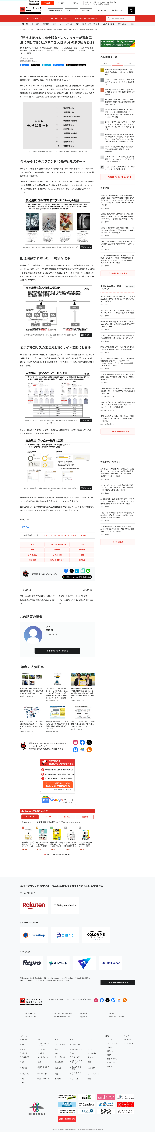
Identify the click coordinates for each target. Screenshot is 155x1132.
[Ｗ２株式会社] (84, 963)
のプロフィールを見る (57, 651)
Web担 (60, 749)
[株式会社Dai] (65, 935)
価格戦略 (24, 1068)
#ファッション (72, 535)
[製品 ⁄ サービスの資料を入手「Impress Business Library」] (67, 1112)
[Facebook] (82, 742)
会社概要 (84, 1017)
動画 (39, 1062)
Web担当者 (61, 3)
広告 (56, 1049)
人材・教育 (91, 1068)
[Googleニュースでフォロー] (119, 1000)
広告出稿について (117, 10)
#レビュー (82, 535)
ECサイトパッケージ (77, 1074)
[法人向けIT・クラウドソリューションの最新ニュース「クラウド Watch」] (67, 1105)
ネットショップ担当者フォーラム (30, 10)
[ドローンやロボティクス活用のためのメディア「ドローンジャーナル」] (106, 1112)
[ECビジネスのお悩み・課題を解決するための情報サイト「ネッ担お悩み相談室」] (67, 1119)
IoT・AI (99, 2)
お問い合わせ (85, 1013)
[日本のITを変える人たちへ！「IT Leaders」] (86, 1105)
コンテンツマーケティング (90, 24)
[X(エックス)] (89, 742)
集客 (77, 24)
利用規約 (112, 1013)
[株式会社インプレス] (36, 1109)
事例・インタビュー (112, 1059)
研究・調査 (113, 2)
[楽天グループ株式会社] (34, 905)
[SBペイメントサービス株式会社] (65, 905)
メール (23, 1049)
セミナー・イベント (112, 1043)
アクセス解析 (92, 1053)
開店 (56, 1074)
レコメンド (91, 1057)
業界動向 (58, 1079)
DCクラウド (105, 2)
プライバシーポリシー (32, 1017)
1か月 (129, 63)
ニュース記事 (129, 1043)
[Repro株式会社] (31, 963)
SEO (89, 1044)
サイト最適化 (26, 1057)
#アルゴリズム (51, 535)
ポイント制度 (76, 1057)
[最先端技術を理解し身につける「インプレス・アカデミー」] (125, 1112)
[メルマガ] (75, 742)
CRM (56, 1053)
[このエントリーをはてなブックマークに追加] (77, 571)
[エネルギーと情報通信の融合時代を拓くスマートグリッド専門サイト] (106, 1105)
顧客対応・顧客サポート (43, 1068)
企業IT (87, 2)
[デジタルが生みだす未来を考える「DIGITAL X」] (86, 1112)
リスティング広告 (108, 24)
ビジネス (66, 817)
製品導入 (75, 3)
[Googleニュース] (82, 749)
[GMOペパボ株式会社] (96, 935)
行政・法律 (75, 1079)
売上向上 (24, 1053)
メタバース (68, 24)
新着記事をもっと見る (119, 273)
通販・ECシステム (43, 1079)
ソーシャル (41, 1049)
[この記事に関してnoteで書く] (83, 570)
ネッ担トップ (23, 29)
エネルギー (88, 4)
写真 (23, 1062)
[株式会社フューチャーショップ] (34, 935)
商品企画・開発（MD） (76, 1068)
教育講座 (100, 4)
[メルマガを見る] (96, 1000)
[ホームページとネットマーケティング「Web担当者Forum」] (106, 1098)
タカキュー (26, 526)
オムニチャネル (42, 1074)
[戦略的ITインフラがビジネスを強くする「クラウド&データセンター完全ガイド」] (67, 1098)
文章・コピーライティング (77, 1062)
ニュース (32, 29)
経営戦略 (85, 817)
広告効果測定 (59, 1062)
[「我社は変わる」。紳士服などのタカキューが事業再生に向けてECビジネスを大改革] (57, 221)
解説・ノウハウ (111, 1051)
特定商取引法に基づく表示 (62, 1017)
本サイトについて (31, 1013)
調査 (89, 1079)
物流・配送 (58, 1068)
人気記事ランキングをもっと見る (119, 177)
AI (60, 24)
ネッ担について (102, 10)
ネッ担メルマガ (86, 10)
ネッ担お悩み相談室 (55, 10)
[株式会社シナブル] (110, 963)
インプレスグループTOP (116, 1017)
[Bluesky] (113, 1000)
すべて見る (119, 542)
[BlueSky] (75, 749)
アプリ (90, 1049)
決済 (23, 1079)
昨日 (106, 63)
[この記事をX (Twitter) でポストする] (72, 571)
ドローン (95, 4)
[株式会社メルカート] (58, 963)
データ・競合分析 (60, 1057)
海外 (37, 24)
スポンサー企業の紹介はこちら (117, 982)
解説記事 (128, 1039)
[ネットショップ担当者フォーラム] (31, 1003)
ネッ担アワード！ (72, 10)
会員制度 (41, 1053)
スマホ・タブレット (43, 1057)
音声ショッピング (77, 1049)
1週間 (118, 63)
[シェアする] (66, 571)
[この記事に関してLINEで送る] (88, 571)
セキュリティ (25, 1074)
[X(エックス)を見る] (107, 1000)
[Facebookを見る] (102, 1000)
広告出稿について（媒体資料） (63, 1013)
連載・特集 (25, 24)
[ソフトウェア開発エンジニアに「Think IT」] (86, 1098)
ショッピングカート (93, 1074)
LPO (73, 1053)
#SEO (42, 535)
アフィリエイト (122, 24)
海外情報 (46, 24)
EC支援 (106, 4)
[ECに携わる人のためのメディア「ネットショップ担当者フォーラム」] (125, 1105)
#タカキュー (62, 535)
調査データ (110, 1055)
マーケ (48, 817)
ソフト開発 (93, 2)
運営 (89, 1062)
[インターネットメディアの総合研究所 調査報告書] (125, 1098)
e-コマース (30, 817)
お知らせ (109, 1047)
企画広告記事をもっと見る (119, 431)
